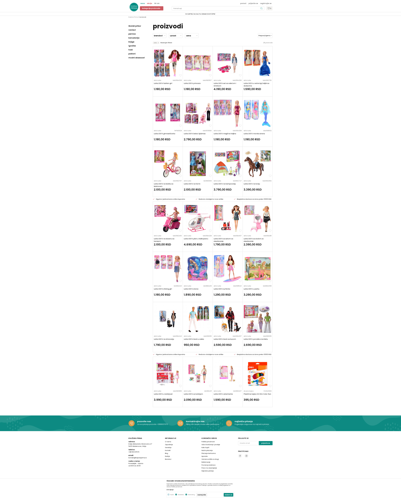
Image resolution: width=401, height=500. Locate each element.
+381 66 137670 (133, 452)
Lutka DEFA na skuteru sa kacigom (164, 240)
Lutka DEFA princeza (192, 83)
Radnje (167, 456)
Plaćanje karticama (209, 453)
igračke (132, 45)
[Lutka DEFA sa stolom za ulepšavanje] (257, 218)
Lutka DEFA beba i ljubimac (195, 133)
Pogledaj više (216, 14)
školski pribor (134, 26)
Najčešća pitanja (208, 471)
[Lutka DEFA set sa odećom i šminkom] (227, 63)
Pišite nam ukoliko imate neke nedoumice (202, 424)
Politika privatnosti (208, 442)
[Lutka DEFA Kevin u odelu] (198, 319)
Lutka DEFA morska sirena (254, 133)
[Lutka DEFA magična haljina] (227, 113)
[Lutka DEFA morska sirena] (257, 113)
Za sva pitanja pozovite (147, 424)
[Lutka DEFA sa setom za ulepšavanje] (227, 218)
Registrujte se (266, 3)
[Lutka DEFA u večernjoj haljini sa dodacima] (257, 63)
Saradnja (168, 447)
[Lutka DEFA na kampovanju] (227, 164)
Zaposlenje (169, 445)
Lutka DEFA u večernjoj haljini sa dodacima (256, 84)
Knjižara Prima (133, 17)
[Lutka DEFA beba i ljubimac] (198, 113)
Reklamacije (206, 462)
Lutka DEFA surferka (222, 289)
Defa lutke (157, 80)
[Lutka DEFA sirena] (198, 269)
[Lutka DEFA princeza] (198, 63)
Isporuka (205, 456)
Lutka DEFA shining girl (163, 289)
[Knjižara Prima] (133, 7)
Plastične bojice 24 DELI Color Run (257, 394)
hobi (130, 49)
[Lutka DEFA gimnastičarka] (168, 113)
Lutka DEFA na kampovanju (225, 184)
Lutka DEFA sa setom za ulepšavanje (223, 240)
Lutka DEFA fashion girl (163, 83)
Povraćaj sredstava (208, 465)
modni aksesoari (136, 57)
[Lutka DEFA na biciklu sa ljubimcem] (168, 164)
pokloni (132, 53)
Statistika (181, 495)
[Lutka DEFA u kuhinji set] (168, 374)
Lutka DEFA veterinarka (223, 394)
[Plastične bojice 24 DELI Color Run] (257, 374)
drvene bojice (249, 391)
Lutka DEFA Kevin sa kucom (225, 339)
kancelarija (133, 38)
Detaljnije (170, 490)
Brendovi (168, 459)
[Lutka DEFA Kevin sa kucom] (227, 319)
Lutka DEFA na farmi (192, 184)
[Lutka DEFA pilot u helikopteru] (198, 218)
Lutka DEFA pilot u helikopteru (196, 239)
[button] (218, 8)
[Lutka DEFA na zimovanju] (168, 319)
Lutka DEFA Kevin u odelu (194, 339)
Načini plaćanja (207, 450)
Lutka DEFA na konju (252, 184)
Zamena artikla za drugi (210, 459)
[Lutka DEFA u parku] (257, 269)
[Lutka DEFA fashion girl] (168, 63)
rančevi (132, 30)
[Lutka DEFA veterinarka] (227, 374)
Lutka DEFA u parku (251, 289)
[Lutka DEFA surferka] (227, 269)
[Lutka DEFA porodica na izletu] (257, 319)
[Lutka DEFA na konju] (257, 164)
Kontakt (168, 450)
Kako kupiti (205, 447)
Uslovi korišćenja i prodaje (211, 445)
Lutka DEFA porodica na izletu (256, 339)
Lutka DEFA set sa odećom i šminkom (225, 84)
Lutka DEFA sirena (191, 289)
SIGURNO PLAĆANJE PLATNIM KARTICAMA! (195, 14)
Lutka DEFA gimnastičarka (164, 133)
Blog (166, 453)
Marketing (191, 495)
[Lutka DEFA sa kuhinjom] (198, 374)
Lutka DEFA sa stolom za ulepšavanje (253, 240)
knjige (131, 41)
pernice (132, 34)
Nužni (172, 495)
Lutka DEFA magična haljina (225, 133)
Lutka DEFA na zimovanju (164, 339)
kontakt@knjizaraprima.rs (137, 458)
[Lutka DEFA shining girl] (168, 269)
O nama (168, 442)
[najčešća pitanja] (229, 423)
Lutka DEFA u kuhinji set (163, 394)
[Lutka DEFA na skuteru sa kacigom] (168, 218)
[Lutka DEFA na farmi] (198, 164)
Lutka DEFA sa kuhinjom (193, 394)
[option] (200, 14)
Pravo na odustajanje (209, 468)
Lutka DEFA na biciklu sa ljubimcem (163, 185)
